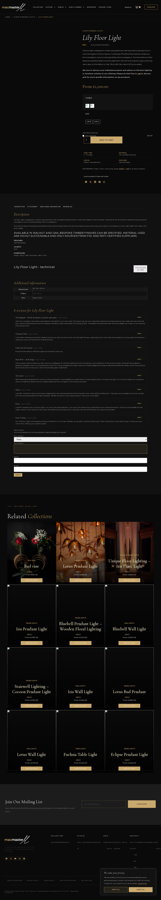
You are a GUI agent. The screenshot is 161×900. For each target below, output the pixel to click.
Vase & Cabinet (75, 7)
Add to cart (106, 140)
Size (87, 114)
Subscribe (142, 804)
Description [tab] (19, 207)
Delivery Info (86, 880)
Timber (88, 98)
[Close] (153, 870)
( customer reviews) (100, 45)
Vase (62, 842)
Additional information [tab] (50, 207)
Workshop (91, 7)
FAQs (105, 842)
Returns (124, 842)
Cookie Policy (142, 883)
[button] (86, 182)
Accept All (141, 889)
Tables (61, 7)
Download (140, 268)
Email (16, 465)
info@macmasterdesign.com (146, 842)
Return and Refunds (68, 880)
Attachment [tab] (32, 207)
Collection (38, 7)
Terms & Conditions (14, 880)
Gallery (84, 842)
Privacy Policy (33, 880)
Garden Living (105, 7)
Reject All (116, 889)
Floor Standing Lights (24, 17)
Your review (19, 443)
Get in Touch (132, 845)
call (139, 74)
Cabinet (66, 842)
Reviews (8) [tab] (67, 207)
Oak (34, 293)
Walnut (39, 293)
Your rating (19, 436)
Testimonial (90, 842)
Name (16, 457)
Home (7, 17)
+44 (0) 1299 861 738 (135, 854)
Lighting (49, 7)
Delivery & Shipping (117, 845)
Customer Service (110, 845)
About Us (79, 845)
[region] (128, 882)
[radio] (87, 106)
